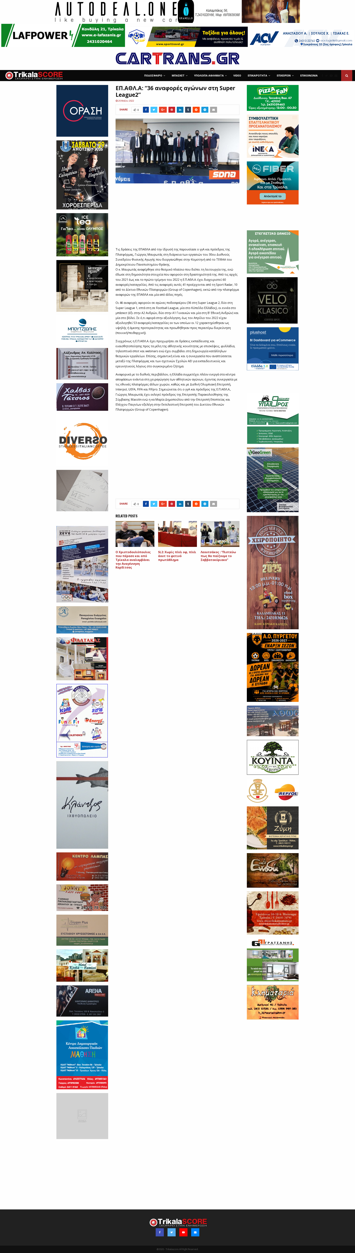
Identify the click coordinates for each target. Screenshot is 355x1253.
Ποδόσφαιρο (153, 75)
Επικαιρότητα (257, 75)
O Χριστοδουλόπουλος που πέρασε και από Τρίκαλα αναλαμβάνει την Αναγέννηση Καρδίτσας (133, 559)
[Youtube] (332, 75)
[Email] (336, 75)
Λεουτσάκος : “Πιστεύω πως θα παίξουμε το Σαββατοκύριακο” (218, 556)
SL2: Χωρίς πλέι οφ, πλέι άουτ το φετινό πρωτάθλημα (177, 556)
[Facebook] (323, 75)
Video (237, 75)
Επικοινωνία (309, 75)
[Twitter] (327, 75)
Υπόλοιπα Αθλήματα (209, 75)
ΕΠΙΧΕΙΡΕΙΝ (284, 75)
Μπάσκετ (178, 75)
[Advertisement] (177, 217)
